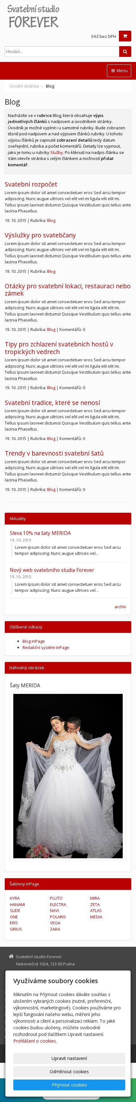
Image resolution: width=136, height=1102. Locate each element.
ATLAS (96, 910)
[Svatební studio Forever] (68, 16)
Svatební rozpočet (31, 184)
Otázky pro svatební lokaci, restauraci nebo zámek (68, 289)
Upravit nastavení (69, 1058)
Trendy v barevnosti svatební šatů (54, 453)
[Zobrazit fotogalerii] (68, 776)
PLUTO (56, 898)
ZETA (95, 904)
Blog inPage (33, 641)
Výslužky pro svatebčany (40, 235)
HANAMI (17, 904)
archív (120, 606)
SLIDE (15, 910)
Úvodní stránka (24, 86)
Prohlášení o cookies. (35, 1041)
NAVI (54, 910)
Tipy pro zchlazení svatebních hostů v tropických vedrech (59, 348)
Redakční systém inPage (45, 647)
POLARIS (58, 917)
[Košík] (125, 36)
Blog (51, 220)
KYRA (15, 898)
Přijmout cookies (69, 1085)
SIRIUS (16, 929)
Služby (56, 152)
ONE (14, 917)
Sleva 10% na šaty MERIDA (40, 533)
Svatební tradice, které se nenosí (52, 402)
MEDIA (96, 917)
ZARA (55, 929)
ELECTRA (58, 904)
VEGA (55, 923)
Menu (122, 70)
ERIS (14, 923)
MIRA (95, 898)
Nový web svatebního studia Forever (52, 569)
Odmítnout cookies (69, 1071)
